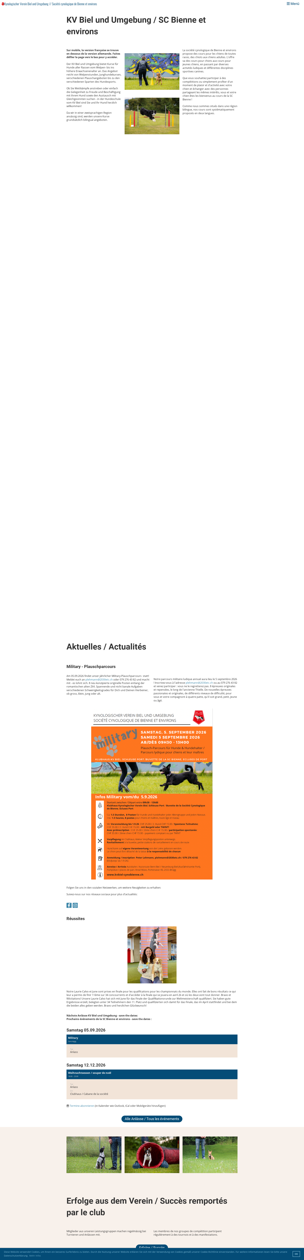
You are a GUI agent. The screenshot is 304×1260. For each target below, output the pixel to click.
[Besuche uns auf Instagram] (75, 905)
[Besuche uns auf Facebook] (69, 905)
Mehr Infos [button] (35, 1255)
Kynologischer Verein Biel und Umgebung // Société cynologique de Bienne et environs (50, 4)
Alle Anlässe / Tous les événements (152, 1119)
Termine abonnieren (82, 1106)
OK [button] (296, 1253)
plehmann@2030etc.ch (99, 679)
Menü (294, 4)
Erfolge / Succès (152, 1248)
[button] (152, 1046)
